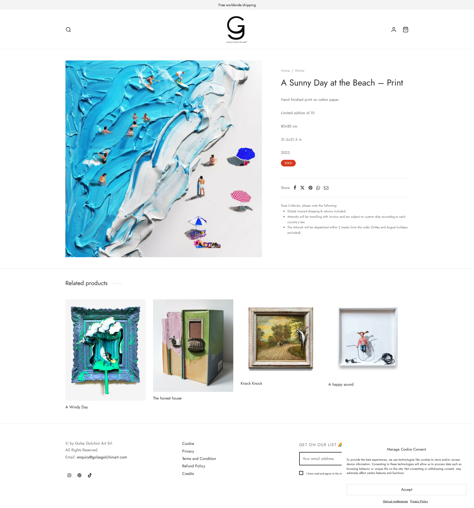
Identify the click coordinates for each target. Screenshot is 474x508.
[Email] (326, 187)
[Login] (394, 30)
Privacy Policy (419, 501)
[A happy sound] (368, 338)
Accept (406, 489)
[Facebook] (295, 187)
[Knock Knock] (281, 338)
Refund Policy (193, 466)
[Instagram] (69, 476)
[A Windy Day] (105, 350)
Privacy (188, 451)
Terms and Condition (199, 458)
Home (285, 70)
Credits (188, 473)
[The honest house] (193, 345)
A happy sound (341, 384)
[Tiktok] (90, 476)
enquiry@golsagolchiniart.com (102, 457)
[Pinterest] (310, 187)
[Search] (68, 30)
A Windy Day (76, 407)
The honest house (167, 398)
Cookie (188, 443)
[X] (302, 187)
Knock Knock (251, 383)
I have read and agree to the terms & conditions (333, 473)
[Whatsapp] (318, 187)
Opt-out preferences (395, 501)
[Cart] (406, 30)
